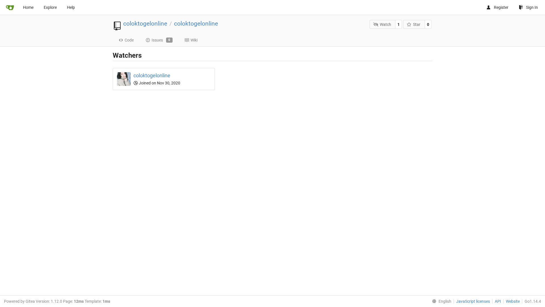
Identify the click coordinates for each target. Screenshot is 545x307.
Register (501, 7)
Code (129, 40)
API (498, 301)
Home (28, 7)
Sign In (532, 7)
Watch (385, 24)
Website (513, 301)
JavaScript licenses (473, 301)
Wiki (194, 40)
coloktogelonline (145, 23)
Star (416, 24)
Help (71, 7)
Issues (161, 40)
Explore (50, 7)
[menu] (440, 301)
